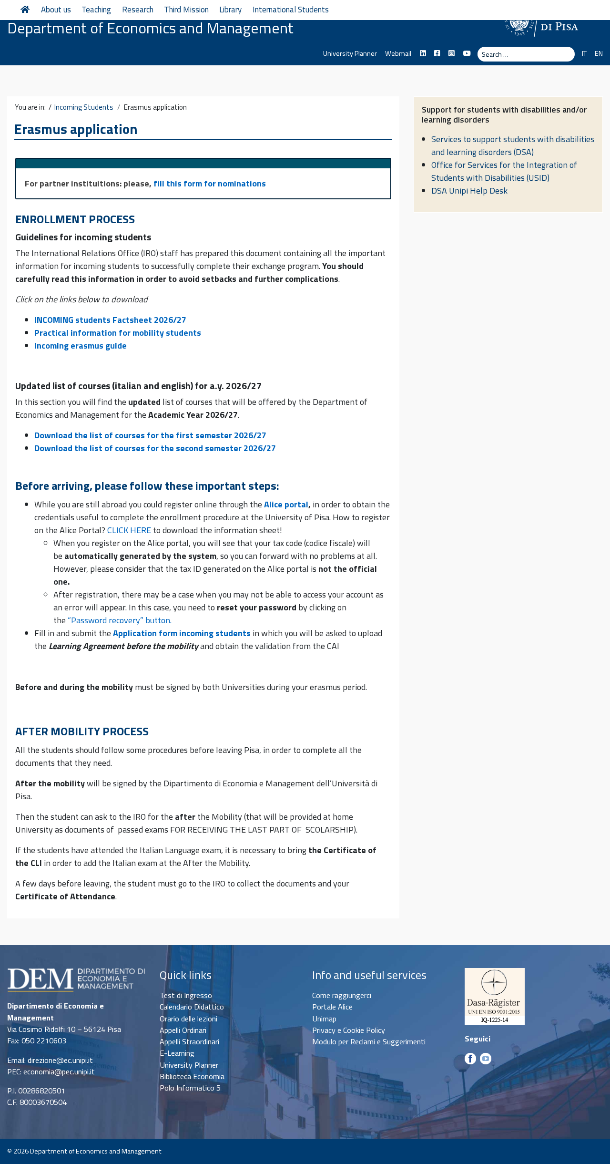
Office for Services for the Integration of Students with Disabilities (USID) (504, 171)
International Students (291, 9)
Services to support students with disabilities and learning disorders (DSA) (512, 145)
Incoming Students (83, 107)
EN (599, 53)
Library (230, 9)
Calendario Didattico (192, 1006)
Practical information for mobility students (117, 332)
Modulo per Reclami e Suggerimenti (369, 1041)
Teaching (96, 9)
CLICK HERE (129, 530)
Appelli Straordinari (189, 1041)
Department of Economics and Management (150, 27)
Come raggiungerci (341, 995)
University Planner (350, 53)
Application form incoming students (182, 633)
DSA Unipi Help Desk (469, 190)
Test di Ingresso (186, 995)
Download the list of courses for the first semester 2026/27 (150, 435)
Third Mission (186, 9)
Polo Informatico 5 (190, 1087)
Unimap (324, 1018)
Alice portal (286, 504)
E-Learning (177, 1053)
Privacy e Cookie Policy (348, 1030)
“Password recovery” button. (120, 620)
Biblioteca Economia (192, 1076)
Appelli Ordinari (183, 1030)
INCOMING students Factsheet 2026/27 (110, 319)
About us (56, 9)
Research (137, 9)
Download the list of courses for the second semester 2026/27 (155, 448)
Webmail (398, 53)
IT (584, 53)
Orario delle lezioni (188, 1018)
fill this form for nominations (209, 183)
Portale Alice (332, 1006)
